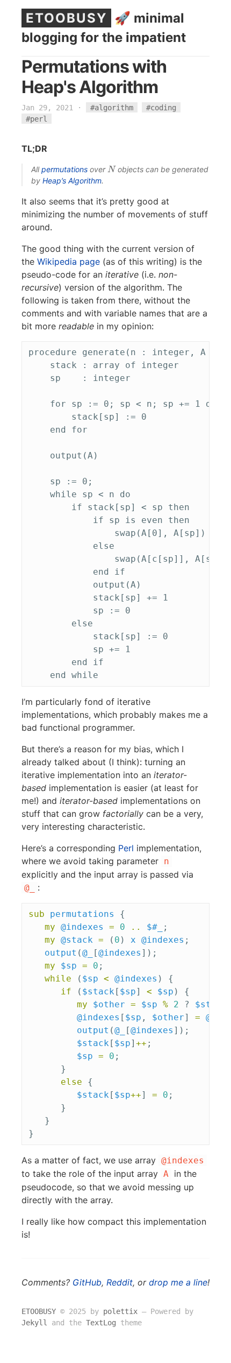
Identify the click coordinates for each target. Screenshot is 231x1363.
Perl (126, 848)
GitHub (87, 1282)
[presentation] (111, 169)
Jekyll (34, 1322)
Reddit (119, 1282)
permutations (64, 169)
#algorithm (111, 107)
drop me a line (178, 1282)
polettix (120, 1311)
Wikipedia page (68, 261)
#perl (36, 119)
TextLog (101, 1322)
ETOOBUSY (66, 18)
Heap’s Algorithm (72, 180)
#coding (161, 107)
